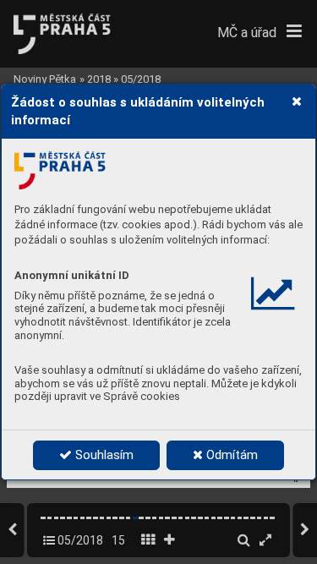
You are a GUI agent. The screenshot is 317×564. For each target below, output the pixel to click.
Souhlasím (103, 455)
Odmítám (230, 455)
